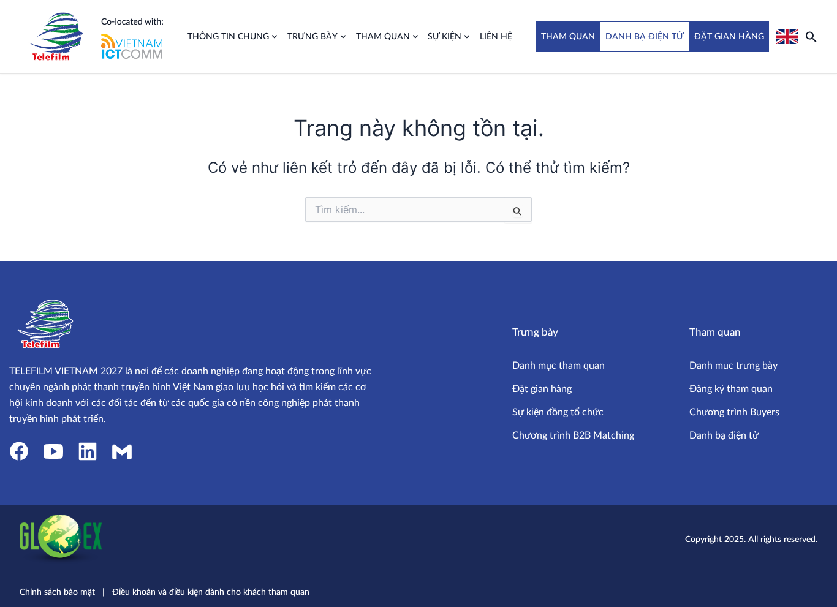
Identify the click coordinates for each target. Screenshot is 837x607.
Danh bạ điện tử (724, 435)
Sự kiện (444, 36)
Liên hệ (496, 36)
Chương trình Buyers (734, 412)
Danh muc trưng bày (733, 366)
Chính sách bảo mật (57, 592)
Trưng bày (312, 36)
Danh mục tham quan (558, 366)
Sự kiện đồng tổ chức (558, 412)
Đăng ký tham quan (731, 389)
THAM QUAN (568, 36)
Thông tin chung (228, 36)
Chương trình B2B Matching (573, 435)
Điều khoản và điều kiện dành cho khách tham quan (210, 592)
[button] (811, 37)
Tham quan (383, 36)
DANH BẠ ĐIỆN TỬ (644, 36)
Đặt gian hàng (542, 389)
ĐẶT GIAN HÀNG (729, 36)
